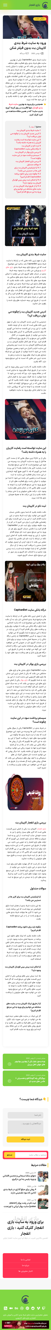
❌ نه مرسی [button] (25, 683)
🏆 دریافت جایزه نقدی (25, 676)
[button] (25, 665)
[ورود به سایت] (25, 654)
